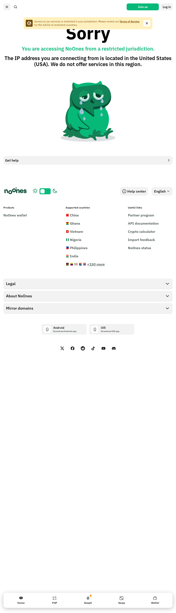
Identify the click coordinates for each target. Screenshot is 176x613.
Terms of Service (130, 21)
